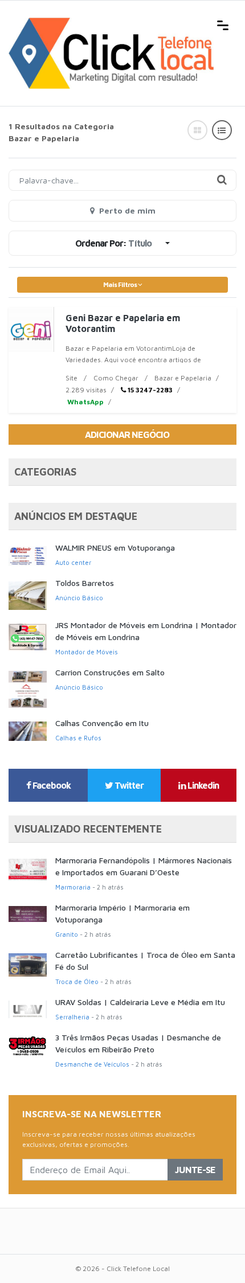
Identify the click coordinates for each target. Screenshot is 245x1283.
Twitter (128, 785)
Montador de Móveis (86, 651)
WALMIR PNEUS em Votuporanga (115, 547)
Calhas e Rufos (78, 737)
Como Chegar (115, 378)
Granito (66, 934)
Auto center (73, 562)
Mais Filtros (120, 284)
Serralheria (72, 1016)
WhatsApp (85, 401)
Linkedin (202, 785)
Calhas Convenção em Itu (102, 723)
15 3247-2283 (149, 390)
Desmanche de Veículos (92, 1064)
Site (71, 378)
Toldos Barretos (84, 583)
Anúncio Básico (79, 597)
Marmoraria (73, 887)
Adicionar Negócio (127, 434)
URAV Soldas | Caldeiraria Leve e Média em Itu (140, 1002)
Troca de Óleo (77, 981)
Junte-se (195, 1170)
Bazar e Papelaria (182, 378)
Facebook (51, 785)
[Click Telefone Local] (111, 24)
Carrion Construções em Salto (110, 672)
